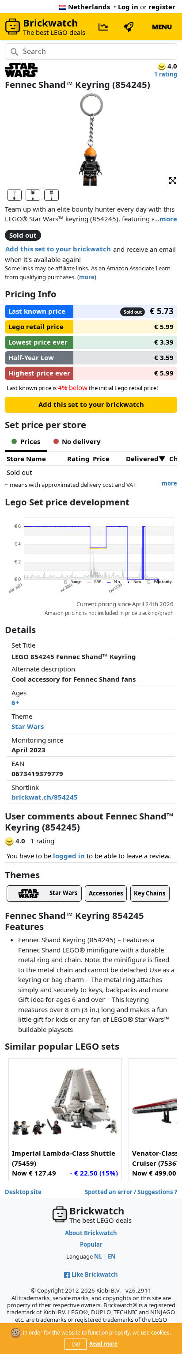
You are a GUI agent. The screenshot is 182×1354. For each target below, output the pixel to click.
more (168, 218)
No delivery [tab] (81, 441)
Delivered (142, 458)
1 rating (165, 74)
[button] (172, 180)
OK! (76, 1344)
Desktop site (23, 1192)
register (161, 6)
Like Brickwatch (95, 1274)
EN (112, 1256)
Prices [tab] (30, 441)
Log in (128, 6)
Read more (103, 1343)
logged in (69, 855)
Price (101, 458)
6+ (15, 702)
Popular (91, 1244)
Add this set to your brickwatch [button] (58, 248)
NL (98, 1256)
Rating (78, 458)
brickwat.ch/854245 (44, 797)
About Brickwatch (91, 1233)
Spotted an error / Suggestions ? (131, 1192)
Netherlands (89, 6)
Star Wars (27, 726)
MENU (162, 26)
